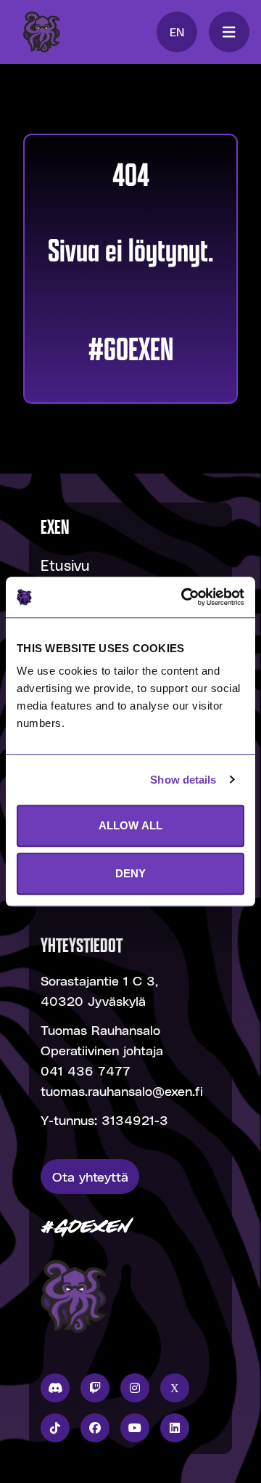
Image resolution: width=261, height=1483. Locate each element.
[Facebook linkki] (94, 1427)
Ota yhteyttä (90, 1176)
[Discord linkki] (55, 1387)
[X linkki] (174, 1387)
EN (177, 31)
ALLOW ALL (130, 825)
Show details (183, 779)
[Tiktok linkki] (55, 1427)
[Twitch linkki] (94, 1387)
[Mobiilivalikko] (229, 32)
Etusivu (65, 565)
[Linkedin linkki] (174, 1427)
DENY (130, 873)
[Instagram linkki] (134, 1387)
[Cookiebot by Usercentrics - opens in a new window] (184, 597)
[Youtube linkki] (134, 1427)
